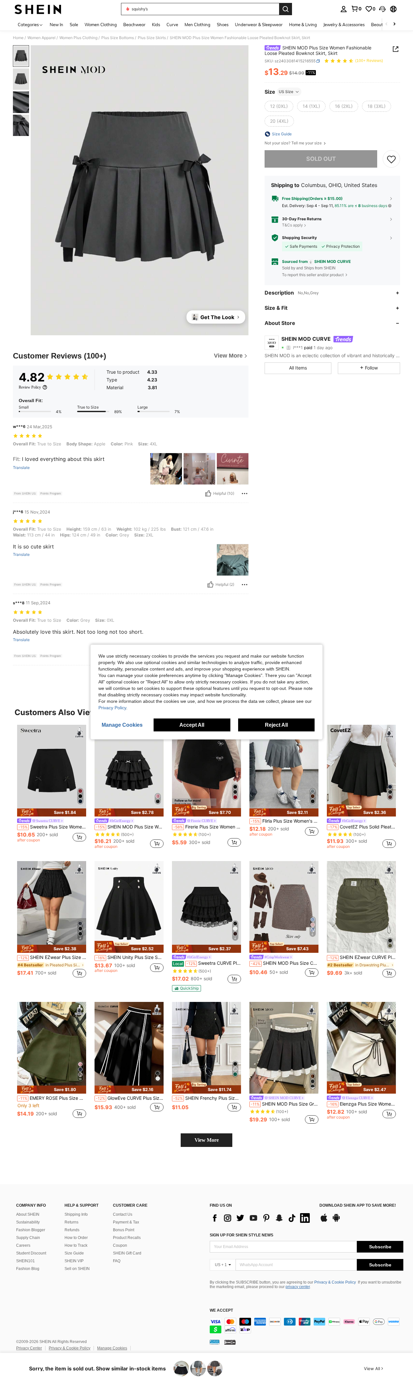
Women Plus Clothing (78, 38)
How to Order (76, 1237)
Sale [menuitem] (74, 24)
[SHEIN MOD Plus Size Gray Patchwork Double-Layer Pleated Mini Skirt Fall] (283, 1048)
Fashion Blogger (30, 1230)
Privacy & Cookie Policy (335, 1282)
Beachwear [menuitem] (134, 24)
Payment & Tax (126, 1222)
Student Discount (31, 1253)
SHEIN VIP (74, 1261)
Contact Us (122, 1214)
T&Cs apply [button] (292, 225)
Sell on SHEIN (77, 1268)
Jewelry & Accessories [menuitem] (344, 24)
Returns (71, 1222)
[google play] (336, 1221)
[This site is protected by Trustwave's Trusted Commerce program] (214, 1342)
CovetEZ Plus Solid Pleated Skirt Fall (362, 826)
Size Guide (74, 1253)
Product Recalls (127, 1237)
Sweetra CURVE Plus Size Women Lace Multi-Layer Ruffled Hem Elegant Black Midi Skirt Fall (207, 963)
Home (18, 38)
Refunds (72, 1230)
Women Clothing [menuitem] (101, 24)
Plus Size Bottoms (117, 38)
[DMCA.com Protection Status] (230, 1342)
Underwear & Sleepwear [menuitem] (259, 24)
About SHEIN (27, 1214)
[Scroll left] (386, 24)
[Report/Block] (244, 493)
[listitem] (52, 786)
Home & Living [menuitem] (303, 24)
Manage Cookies (112, 1348)
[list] (261, 1218)
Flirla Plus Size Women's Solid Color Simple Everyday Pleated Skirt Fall (284, 821)
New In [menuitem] (56, 24)
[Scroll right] (394, 24)
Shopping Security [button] (299, 237)
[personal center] (344, 9)
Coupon (120, 1245)
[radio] (279, 106)
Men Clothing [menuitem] (197, 24)
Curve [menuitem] (172, 24)
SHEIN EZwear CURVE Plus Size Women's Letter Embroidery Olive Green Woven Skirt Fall (362, 957)
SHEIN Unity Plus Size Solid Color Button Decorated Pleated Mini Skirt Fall (130, 957)
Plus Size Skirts (152, 38)
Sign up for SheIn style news (241, 1235)
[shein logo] (38, 9)
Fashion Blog (27, 1268)
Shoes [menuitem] (222, 24)
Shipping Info (76, 1214)
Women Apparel (41, 38)
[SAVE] (391, 159)
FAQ (116, 1261)
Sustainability (28, 1222)
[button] (382, 9)
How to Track (76, 1245)
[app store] (323, 1221)
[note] (51, 812)
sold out (321, 158)
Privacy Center (29, 1348)
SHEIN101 (25, 1261)
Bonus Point (123, 1230)
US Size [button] (286, 91)
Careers (23, 1245)
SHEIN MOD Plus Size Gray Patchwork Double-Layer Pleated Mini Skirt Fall (284, 1104)
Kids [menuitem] (156, 24)
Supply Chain (28, 1237)
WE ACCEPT (221, 1310)
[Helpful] (208, 493)
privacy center (298, 1287)
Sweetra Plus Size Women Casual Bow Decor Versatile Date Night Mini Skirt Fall (52, 826)
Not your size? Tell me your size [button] (294, 143)
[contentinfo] (306, 1325)
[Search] (285, 9)
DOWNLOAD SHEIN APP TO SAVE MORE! (357, 1205)
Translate (21, 467)
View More (207, 1140)
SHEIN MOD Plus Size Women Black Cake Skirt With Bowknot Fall (130, 826)
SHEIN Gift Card (127, 1253)
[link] (356, 9)
